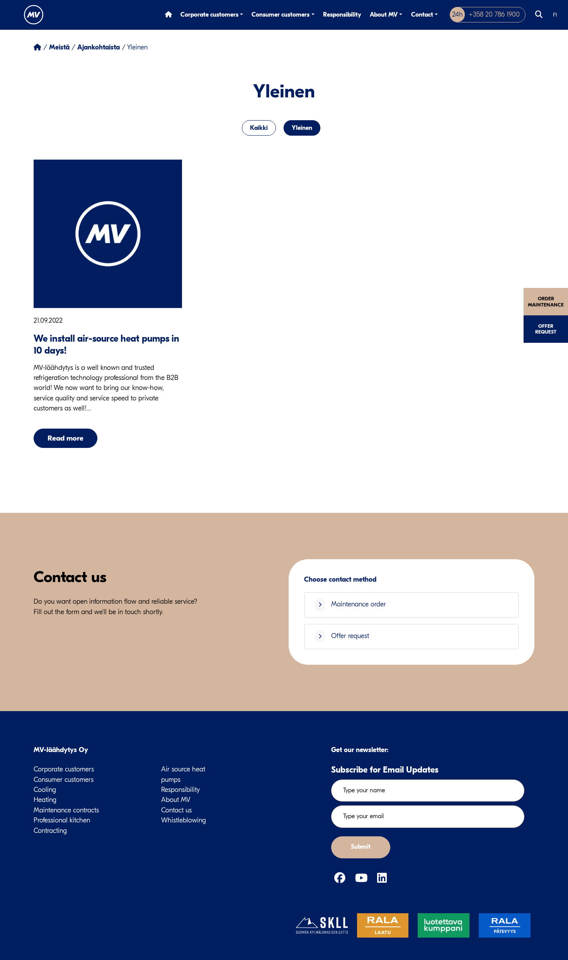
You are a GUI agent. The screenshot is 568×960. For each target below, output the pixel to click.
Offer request (545, 329)
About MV (384, 14)
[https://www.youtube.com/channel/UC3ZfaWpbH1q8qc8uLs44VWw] (363, 878)
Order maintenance (546, 301)
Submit (361, 846)
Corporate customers (209, 14)
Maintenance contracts (66, 810)
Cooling (45, 790)
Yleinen (302, 127)
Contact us (176, 810)
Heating (45, 800)
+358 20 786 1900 (486, 14)
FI (555, 15)
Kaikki (259, 127)
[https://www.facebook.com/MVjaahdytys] (341, 878)
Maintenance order (357, 604)
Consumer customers (281, 14)
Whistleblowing (183, 820)
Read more (65, 438)
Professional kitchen (62, 820)
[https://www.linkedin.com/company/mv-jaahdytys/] (382, 878)
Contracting (50, 831)
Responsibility (342, 14)
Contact (422, 14)
